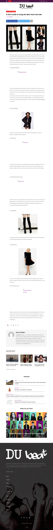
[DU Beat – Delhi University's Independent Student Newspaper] (26, 6)
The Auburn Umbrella (11, 11)
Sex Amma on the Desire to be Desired (23, 389)
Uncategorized (18, 400)
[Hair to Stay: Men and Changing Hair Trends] (41, 359)
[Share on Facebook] (5, 58)
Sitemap (8, 486)
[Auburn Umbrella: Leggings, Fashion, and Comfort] (12, 359)
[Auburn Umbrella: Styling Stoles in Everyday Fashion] (26, 359)
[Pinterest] (5, 65)
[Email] (5, 68)
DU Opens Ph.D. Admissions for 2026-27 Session (25, 402)
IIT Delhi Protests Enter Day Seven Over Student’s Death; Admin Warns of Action (21, 1)
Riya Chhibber (10, 16)
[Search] (46, 1)
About (7, 476)
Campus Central (10, 394)
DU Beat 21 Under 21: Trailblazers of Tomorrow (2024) (26, 433)
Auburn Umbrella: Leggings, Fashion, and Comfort (12, 365)
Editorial (8, 502)
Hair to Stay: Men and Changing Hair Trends (39, 365)
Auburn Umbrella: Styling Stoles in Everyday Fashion (26, 365)
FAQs (7, 483)
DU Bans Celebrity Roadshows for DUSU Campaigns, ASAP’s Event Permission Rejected (25, 396)
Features (8, 499)
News (16, 380)
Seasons (8, 509)
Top (27, 527)
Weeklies (8, 506)
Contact (8, 479)
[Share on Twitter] (5, 62)
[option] (26, 425)
